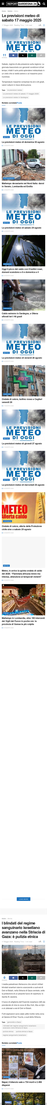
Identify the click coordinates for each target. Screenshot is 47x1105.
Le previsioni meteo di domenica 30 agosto (23, 142)
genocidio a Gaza (14, 1022)
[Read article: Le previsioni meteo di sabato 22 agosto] (23, 869)
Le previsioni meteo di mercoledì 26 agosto (23, 484)
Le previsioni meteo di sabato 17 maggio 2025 (21, 94)
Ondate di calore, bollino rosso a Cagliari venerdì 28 (22, 401)
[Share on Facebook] (13, 55)
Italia (6, 613)
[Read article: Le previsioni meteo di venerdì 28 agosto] (23, 339)
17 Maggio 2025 (7, 25)
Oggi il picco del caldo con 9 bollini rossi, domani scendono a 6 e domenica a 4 (22, 270)
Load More (23, 899)
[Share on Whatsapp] (32, 55)
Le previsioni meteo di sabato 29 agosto (21, 227)
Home (4, 11)
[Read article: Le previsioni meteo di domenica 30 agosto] (23, 123)
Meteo (16, 11)
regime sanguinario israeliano (14, 1035)
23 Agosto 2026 (8, 752)
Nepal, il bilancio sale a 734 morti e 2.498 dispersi (22, 1083)
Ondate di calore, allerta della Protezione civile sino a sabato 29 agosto (22, 528)
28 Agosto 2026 (8, 275)
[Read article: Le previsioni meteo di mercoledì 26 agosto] (23, 466)
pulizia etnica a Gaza (24, 1031)
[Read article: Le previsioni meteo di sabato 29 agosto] (23, 209)
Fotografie (9, 178)
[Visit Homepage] (23, 4)
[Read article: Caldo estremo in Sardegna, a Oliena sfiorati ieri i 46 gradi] (23, 295)
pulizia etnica (8, 1031)
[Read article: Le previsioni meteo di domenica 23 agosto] (23, 729)
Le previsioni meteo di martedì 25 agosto (22, 665)
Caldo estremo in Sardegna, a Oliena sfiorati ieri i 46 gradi (20, 315)
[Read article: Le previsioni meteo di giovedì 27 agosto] (23, 425)
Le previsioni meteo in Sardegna (15, 97)
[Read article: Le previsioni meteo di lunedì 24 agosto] (23, 688)
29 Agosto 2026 (8, 190)
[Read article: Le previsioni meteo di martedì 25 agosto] (23, 647)
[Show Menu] (3, 3)
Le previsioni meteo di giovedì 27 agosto (22, 443)
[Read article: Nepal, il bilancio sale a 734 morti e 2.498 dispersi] (23, 1063)
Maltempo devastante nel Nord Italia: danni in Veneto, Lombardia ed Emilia (23, 185)
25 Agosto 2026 (8, 533)
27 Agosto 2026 (8, 406)
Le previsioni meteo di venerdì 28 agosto (22, 357)
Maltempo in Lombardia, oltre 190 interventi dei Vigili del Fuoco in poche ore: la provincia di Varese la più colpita (23, 621)
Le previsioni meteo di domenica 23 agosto (23, 748)
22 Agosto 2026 (8, 799)
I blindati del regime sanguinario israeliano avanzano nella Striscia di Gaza (19, 1027)
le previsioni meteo (14, 90)
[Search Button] (44, 3)
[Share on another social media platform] (41, 55)
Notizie (10, 11)
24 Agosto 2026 (8, 710)
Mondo (10, 918)
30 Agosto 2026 (8, 145)
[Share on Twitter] (22, 55)
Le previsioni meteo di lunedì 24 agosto (21, 706)
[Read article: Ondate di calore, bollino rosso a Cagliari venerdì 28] (23, 380)
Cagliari (7, 394)
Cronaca (7, 264)
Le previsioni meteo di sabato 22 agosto (21, 887)
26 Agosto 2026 (8, 488)
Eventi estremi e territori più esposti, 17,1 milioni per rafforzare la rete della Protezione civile (22, 792)
